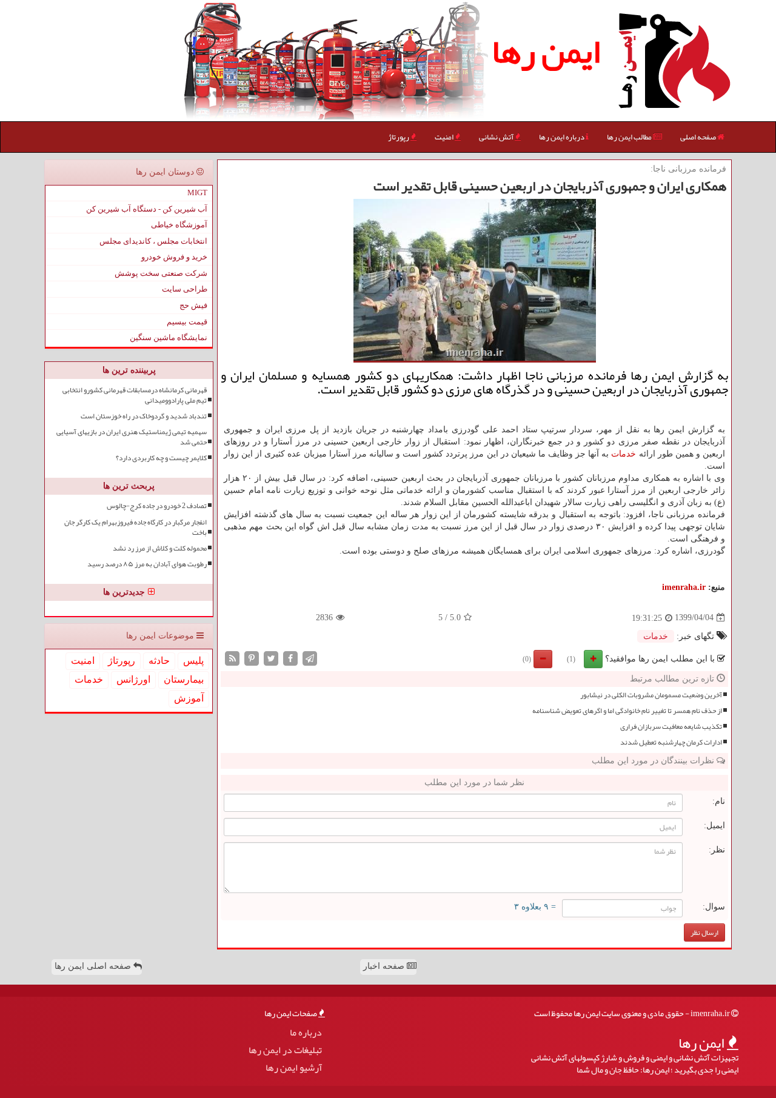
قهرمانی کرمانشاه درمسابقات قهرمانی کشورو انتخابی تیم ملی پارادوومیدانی (134, 395)
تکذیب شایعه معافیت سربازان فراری (671, 727)
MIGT (197, 192)
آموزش (189, 698)
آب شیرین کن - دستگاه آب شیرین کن (146, 208)
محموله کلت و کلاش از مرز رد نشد (160, 548)
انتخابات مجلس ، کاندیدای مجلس (153, 241)
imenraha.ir (684, 587)
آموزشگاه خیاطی (179, 224)
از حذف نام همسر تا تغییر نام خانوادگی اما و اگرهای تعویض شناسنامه (627, 711)
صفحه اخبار (385, 966)
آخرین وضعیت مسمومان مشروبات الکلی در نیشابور (651, 695)
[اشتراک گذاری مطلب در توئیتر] (271, 657)
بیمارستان (184, 679)
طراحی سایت (184, 288)
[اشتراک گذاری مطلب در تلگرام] (309, 657)
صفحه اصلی (698, 137)
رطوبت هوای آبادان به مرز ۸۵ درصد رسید (147, 564)
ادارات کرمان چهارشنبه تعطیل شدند (671, 742)
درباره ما (306, 1033)
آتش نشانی (497, 137)
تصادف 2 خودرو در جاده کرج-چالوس (157, 506)
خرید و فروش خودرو (174, 256)
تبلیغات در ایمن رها (285, 1050)
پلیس (193, 660)
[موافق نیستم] (543, 659)
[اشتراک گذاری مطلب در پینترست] (251, 657)
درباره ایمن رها (562, 137)
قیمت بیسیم (187, 321)
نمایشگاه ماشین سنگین (168, 337)
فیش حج (193, 305)
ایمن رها (546, 51)
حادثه (159, 660)
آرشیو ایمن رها (294, 1068)
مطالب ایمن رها (630, 137)
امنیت (445, 137)
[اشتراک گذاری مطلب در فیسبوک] (290, 657)
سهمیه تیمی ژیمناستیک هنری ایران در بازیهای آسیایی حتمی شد (131, 437)
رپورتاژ (399, 137)
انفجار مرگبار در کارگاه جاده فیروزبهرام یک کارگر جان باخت (135, 527)
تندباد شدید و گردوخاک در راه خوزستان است (144, 416)
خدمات (623, 453)
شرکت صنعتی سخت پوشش (161, 273)
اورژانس (133, 679)
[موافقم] (593, 659)
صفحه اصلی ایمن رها (94, 966)
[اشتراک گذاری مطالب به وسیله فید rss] (232, 657)
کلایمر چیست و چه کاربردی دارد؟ (161, 458)
